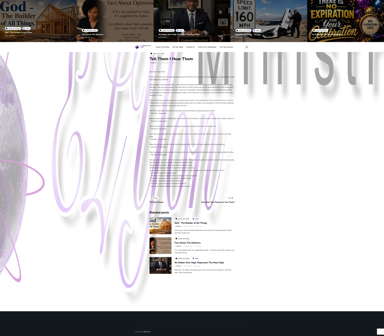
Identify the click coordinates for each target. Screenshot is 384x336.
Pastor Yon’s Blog (162, 47)
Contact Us (191, 47)
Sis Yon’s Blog (178, 47)
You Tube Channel (226, 47)
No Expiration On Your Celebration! (327, 34)
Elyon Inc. (147, 332)
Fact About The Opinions (92, 34)
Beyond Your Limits (243, 34)
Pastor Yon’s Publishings (207, 47)
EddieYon (153, 63)
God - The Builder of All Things (18, 32)
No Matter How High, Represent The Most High (179, 34)
